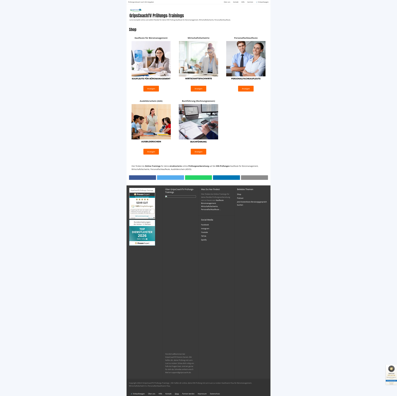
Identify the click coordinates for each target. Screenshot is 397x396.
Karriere (250, 2)
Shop (239, 194)
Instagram (205, 228)
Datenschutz (215, 394)
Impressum (202, 394)
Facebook (205, 224)
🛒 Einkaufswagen (262, 2)
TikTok (203, 236)
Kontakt (235, 2)
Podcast (240, 198)
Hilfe (243, 2)
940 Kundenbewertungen (391, 380)
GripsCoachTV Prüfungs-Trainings (156, 15)
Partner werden (188, 394)
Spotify (204, 240)
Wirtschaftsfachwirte (209, 206)
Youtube (204, 232)
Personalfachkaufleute (210, 209)
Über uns (227, 2)
